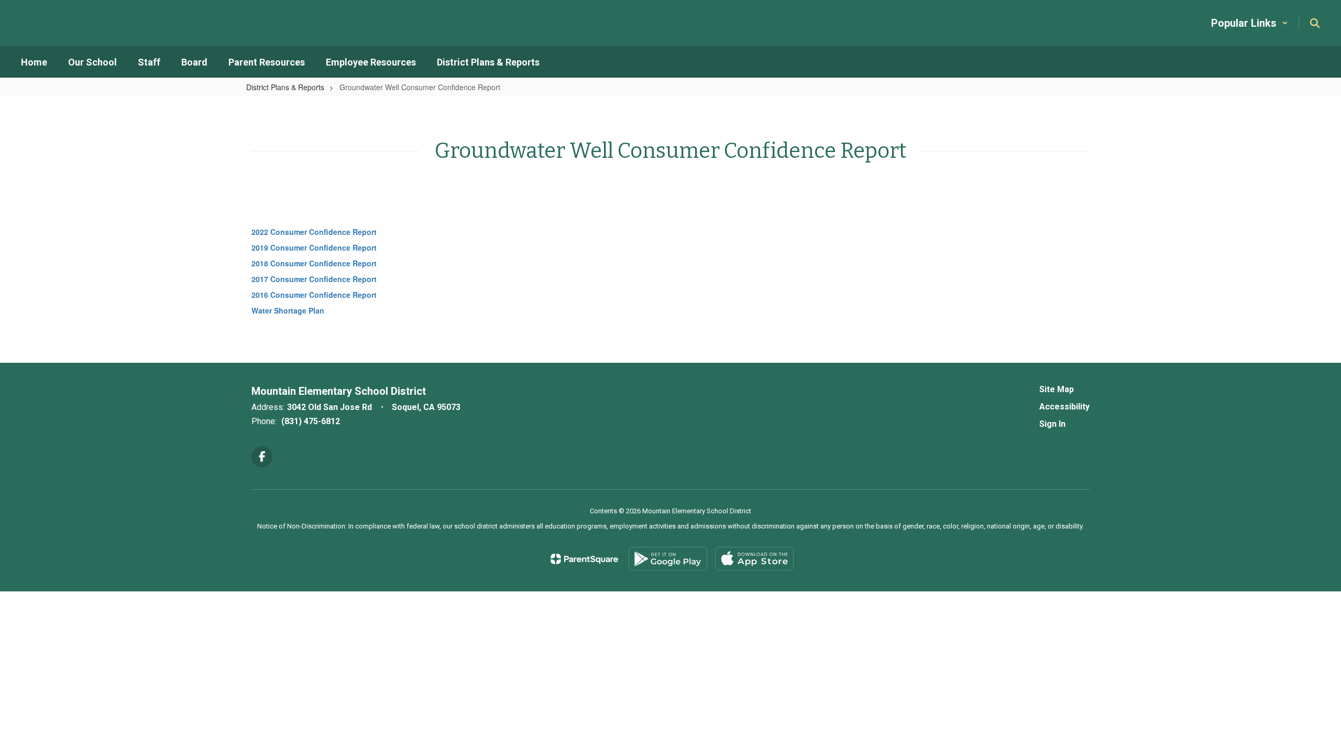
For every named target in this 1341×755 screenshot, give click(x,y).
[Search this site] (1315, 23)
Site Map (1056, 389)
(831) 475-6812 (310, 421)
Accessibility (1064, 407)
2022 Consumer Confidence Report (314, 231)
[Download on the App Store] (754, 558)
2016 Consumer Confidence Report (315, 294)
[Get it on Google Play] (668, 558)
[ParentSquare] (584, 559)
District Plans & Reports (285, 87)
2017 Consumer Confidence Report (314, 279)
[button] (1249, 23)
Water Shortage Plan (287, 310)
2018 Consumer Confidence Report (314, 263)
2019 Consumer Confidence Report (314, 247)
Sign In (1052, 424)
